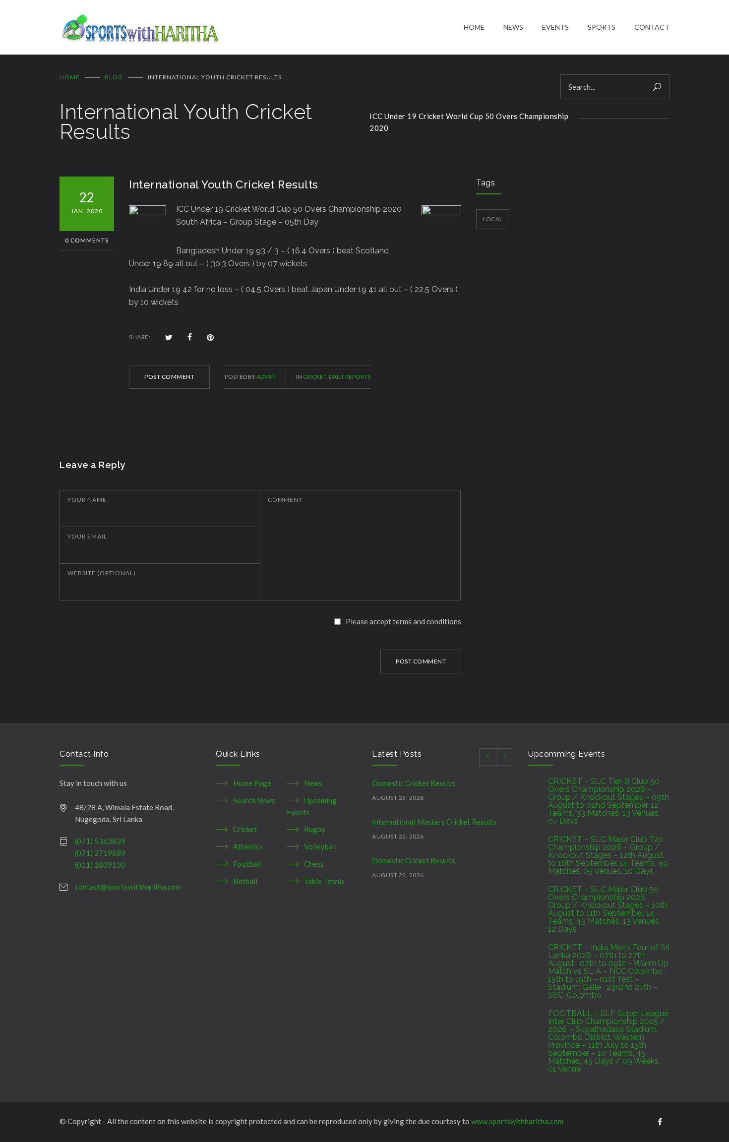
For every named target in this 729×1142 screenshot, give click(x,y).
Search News (254, 800)
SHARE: (139, 337)
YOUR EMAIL (87, 536)
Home (70, 77)
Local (493, 219)
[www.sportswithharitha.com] (262, 27)
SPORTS (601, 27)
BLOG (114, 77)
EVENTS (555, 27)
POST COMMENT (169, 376)
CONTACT (651, 27)
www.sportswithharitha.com (517, 1121)
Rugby (314, 829)
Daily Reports (349, 376)
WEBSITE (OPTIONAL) (101, 573)
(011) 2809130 (100, 864)
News (313, 783)
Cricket (314, 376)
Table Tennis (324, 881)
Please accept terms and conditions (403, 621)
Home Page (252, 783)
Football (247, 863)
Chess (314, 863)
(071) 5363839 (100, 841)
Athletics (248, 846)
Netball (245, 881)
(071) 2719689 (100, 852)
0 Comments (87, 240)
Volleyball (320, 846)
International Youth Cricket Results (223, 184)
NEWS (513, 27)
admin (266, 376)
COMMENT (285, 499)
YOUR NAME (87, 499)
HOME (474, 27)
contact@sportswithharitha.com (128, 886)
